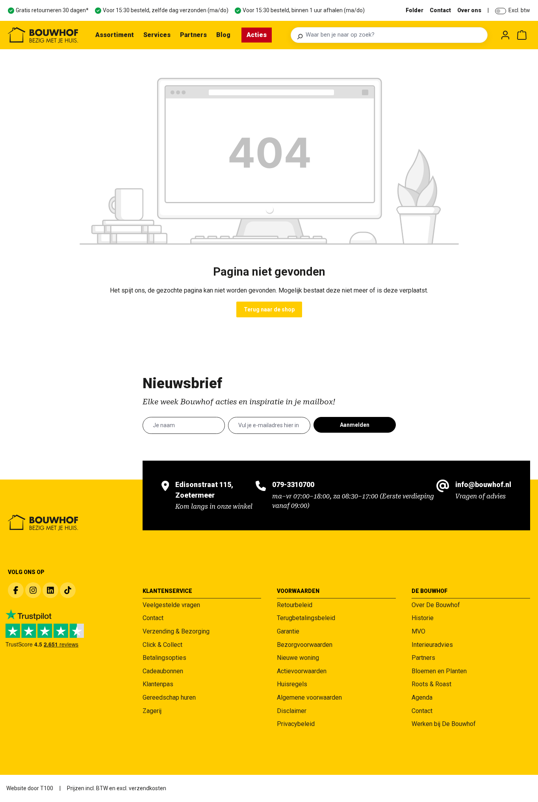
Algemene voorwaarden (309, 697)
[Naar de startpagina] (43, 35)
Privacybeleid (296, 724)
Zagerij (152, 711)
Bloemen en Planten (439, 671)
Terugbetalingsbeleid (306, 618)
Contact (440, 10)
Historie (423, 618)
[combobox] (394, 35)
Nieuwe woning (298, 657)
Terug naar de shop (269, 309)
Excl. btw (519, 10)
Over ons (469, 10)
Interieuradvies (432, 644)
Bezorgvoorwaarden (304, 644)
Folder (414, 10)
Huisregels (292, 684)
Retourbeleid (294, 605)
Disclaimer (291, 711)
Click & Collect (162, 644)
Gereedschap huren (169, 697)
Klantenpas (158, 684)
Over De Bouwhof (436, 605)
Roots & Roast (431, 684)
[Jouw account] (505, 35)
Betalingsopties (164, 657)
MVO (418, 631)
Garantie (288, 631)
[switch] (500, 11)
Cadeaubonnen (163, 671)
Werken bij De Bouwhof (444, 724)
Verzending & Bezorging (176, 631)
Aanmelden (354, 425)
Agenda (422, 697)
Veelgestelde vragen (171, 605)
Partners (423, 657)
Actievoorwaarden (302, 671)
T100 (46, 788)
